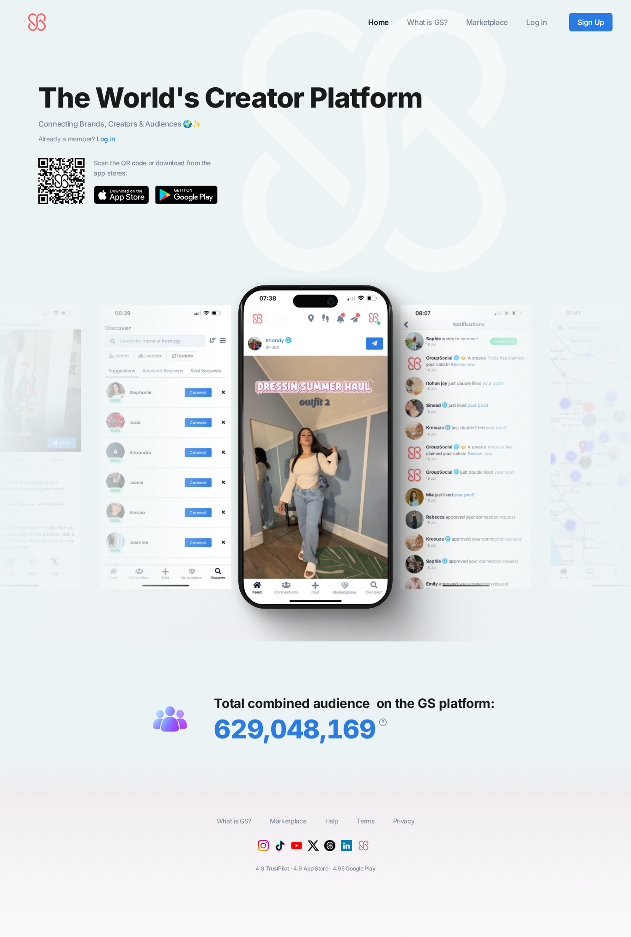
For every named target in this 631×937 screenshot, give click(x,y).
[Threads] (329, 848)
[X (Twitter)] (313, 848)
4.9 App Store (310, 868)
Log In (536, 22)
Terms (365, 821)
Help (332, 821)
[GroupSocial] (366, 853)
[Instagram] (263, 848)
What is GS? (427, 22)
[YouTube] (296, 852)
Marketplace (487, 22)
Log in (106, 139)
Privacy (404, 821)
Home (378, 22)
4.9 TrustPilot (272, 868)
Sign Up (590, 22)
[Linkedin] (346, 848)
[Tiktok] (279, 848)
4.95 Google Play (354, 868)
